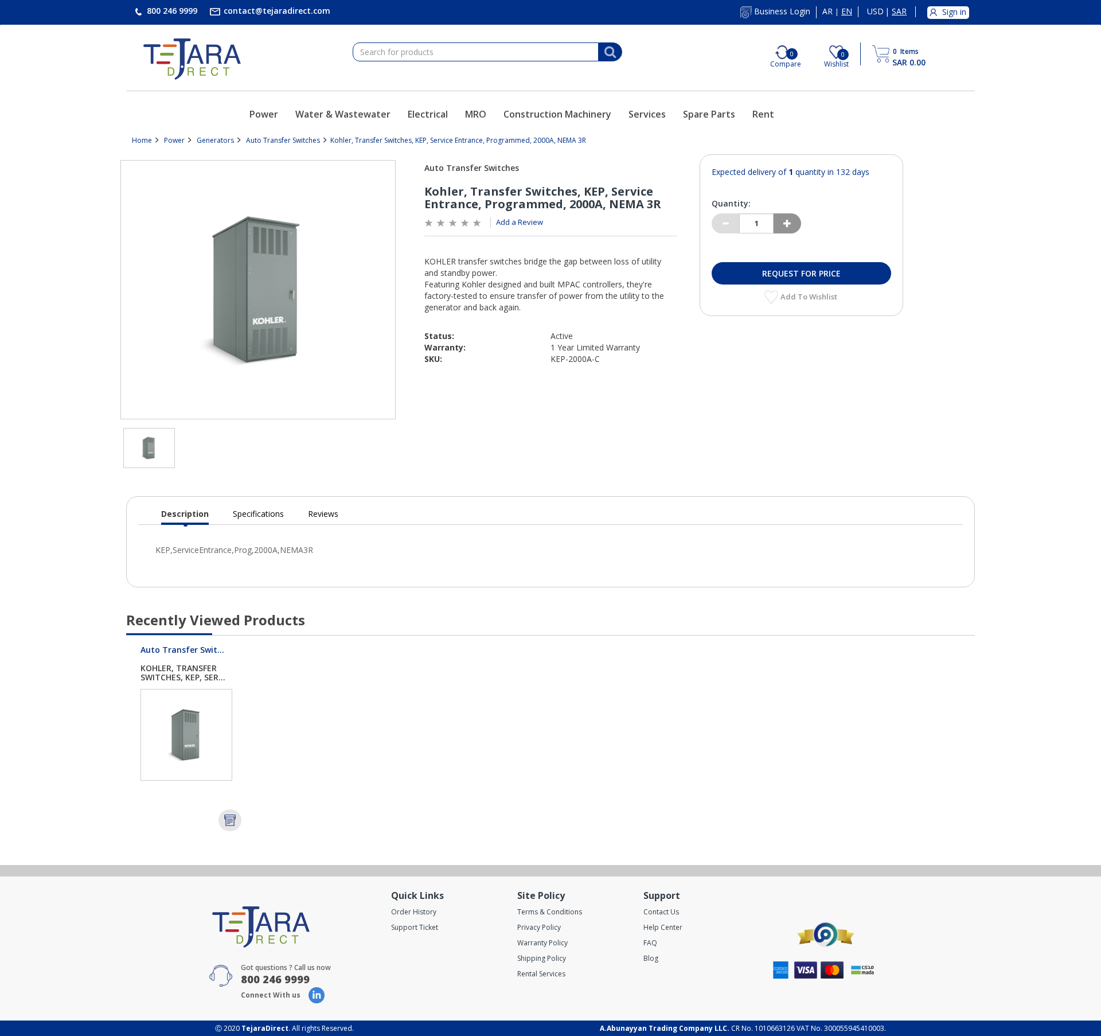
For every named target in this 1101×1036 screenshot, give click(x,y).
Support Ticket (414, 927)
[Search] (610, 52)
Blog (650, 958)
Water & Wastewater (343, 114)
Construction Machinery (557, 114)
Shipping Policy (541, 958)
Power (263, 114)
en (846, 11)
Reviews (323, 513)
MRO (475, 114)
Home (142, 140)
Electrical (428, 114)
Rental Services (541, 974)
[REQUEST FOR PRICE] (229, 820)
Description (185, 516)
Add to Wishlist (809, 296)
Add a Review (519, 222)
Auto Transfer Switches (283, 140)
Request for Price (801, 273)
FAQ (650, 943)
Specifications (258, 513)
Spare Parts (709, 114)
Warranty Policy (542, 943)
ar (827, 11)
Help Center (662, 927)
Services (647, 114)
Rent (763, 114)
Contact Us (661, 912)
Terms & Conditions (549, 912)
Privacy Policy (539, 927)
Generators (215, 140)
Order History (413, 912)
